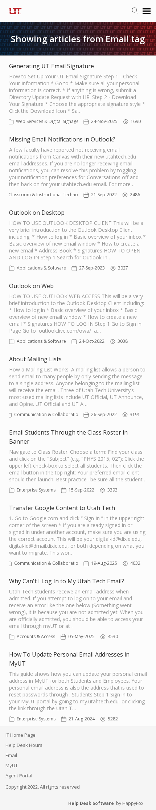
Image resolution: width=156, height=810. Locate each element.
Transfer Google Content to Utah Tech (62, 508)
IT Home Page (20, 735)
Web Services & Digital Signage (47, 121)
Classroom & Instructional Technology (47, 195)
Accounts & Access (36, 636)
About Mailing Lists (35, 359)
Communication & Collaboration (47, 414)
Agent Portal (18, 775)
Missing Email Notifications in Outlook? (62, 139)
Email (11, 755)
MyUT (11, 765)
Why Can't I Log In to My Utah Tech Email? (66, 581)
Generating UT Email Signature (51, 66)
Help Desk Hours (23, 745)
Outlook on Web (31, 286)
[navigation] (147, 11)
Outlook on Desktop (37, 213)
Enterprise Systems (36, 490)
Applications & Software (41, 268)
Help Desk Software (91, 803)
